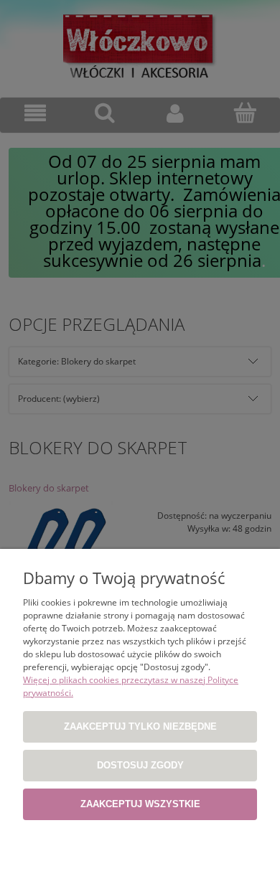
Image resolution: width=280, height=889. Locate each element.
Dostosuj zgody (140, 765)
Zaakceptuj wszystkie (140, 804)
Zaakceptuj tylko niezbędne (140, 726)
